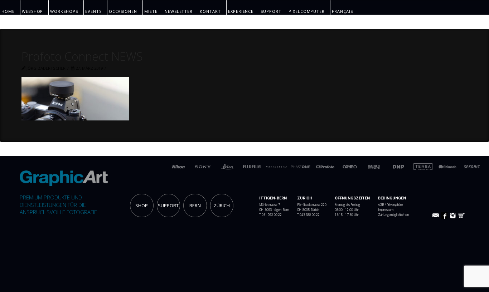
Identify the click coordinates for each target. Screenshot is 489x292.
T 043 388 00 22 (308, 215)
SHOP (141, 206)
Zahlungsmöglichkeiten (393, 215)
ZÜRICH (222, 206)
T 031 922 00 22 (270, 215)
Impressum (385, 210)
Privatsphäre (395, 205)
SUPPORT (168, 206)
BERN (195, 206)
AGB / (382, 205)
